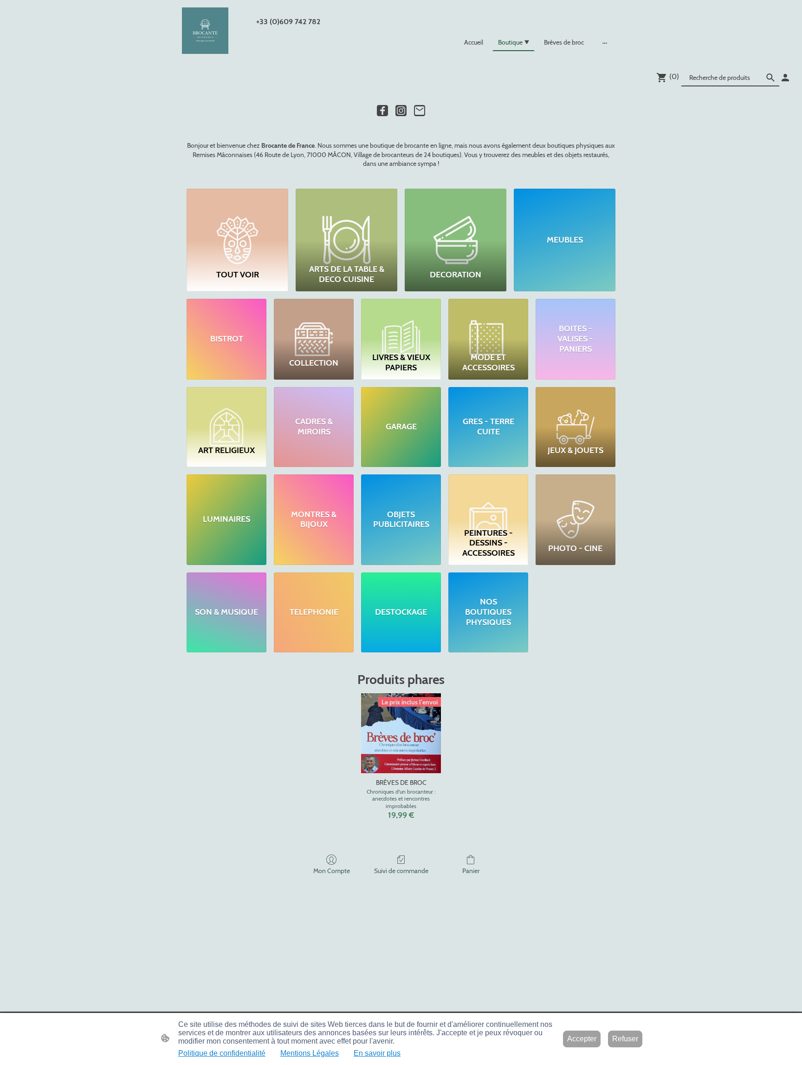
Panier (470, 871)
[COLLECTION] (314, 323)
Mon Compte (331, 871)
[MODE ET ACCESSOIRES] (488, 323)
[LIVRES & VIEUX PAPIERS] (401, 323)
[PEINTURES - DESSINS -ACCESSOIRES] (488, 499)
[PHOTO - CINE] (575, 499)
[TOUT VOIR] (237, 224)
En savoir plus (377, 1053)
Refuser (625, 1039)
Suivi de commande (401, 871)
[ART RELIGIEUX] (226, 412)
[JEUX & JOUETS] (575, 412)
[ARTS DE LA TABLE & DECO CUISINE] (346, 224)
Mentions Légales (309, 1053)
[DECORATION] (455, 224)
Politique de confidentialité (221, 1053)
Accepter (581, 1039)
